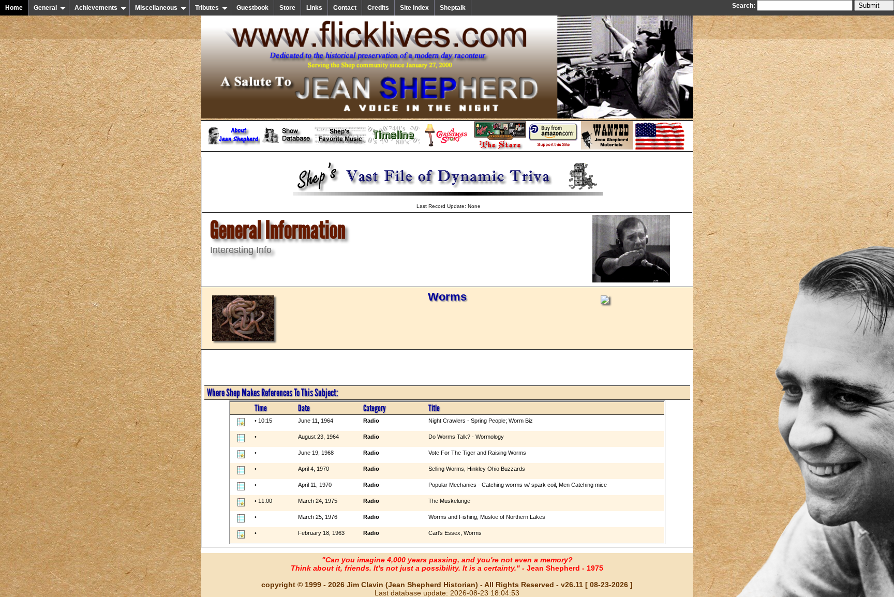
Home (14, 7)
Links (314, 7)
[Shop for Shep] (500, 147)
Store (287, 7)
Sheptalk (453, 7)
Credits (378, 7)
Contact (344, 7)
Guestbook (252, 7)
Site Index (414, 7)
